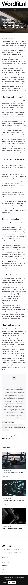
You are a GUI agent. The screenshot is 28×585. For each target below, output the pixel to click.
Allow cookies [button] (12, 582)
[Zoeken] (12, 9)
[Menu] (15, 9)
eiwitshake (11, 422)
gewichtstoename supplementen (9, 424)
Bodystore (4, 340)
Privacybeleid (5, 574)
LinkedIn (5, 438)
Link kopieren (17, 438)
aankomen (4, 422)
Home (3, 37)
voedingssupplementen (19, 427)
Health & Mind (5, 565)
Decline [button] (4, 582)
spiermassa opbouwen (7, 427)
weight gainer (5, 430)
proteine (20, 424)
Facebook (17, 436)
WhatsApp (10, 436)
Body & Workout (9, 37)
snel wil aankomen (9, 81)
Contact (4, 572)
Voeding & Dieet (5, 562)
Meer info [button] (8, 579)
